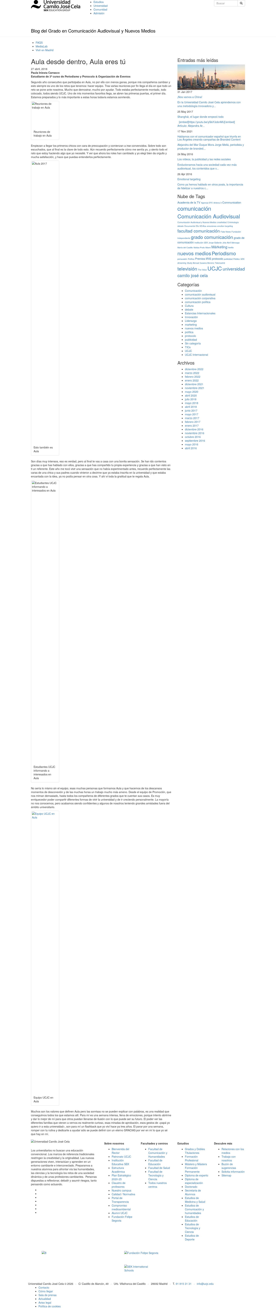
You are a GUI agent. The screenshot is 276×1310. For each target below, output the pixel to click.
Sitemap (226, 1175)
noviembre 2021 (194, 388)
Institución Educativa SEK (120, 1162)
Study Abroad (193, 262)
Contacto (43, 1287)
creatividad (222, 222)
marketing (191, 324)
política (189, 332)
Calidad (116, 1194)
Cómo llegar (45, 1291)
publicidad (228, 259)
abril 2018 (191, 407)
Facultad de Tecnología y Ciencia (156, 1175)
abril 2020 (191, 395)
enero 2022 (192, 380)
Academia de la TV (188, 202)
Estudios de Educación (192, 1218)
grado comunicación (212, 236)
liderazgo (236, 242)
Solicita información (233, 1171)
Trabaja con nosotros (229, 1158)
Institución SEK (201, 242)
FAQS (39, 42)
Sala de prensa (47, 1295)
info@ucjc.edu (205, 1284)
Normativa (129, 1194)
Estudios (99, 2)
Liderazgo (191, 321)
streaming (181, 262)
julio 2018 (190, 399)
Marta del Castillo (185, 247)
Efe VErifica (201, 226)
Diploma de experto (196, 1175)
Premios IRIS (203, 259)
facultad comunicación (198, 231)
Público (236, 259)
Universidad (101, 6)
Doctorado (191, 1186)
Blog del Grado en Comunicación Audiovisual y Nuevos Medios (93, 30)
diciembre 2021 (194, 384)
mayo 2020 (191, 392)
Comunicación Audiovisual (208, 216)
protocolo (217, 259)
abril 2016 (191, 448)
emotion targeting (225, 226)
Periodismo (224, 253)
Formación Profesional (191, 1158)
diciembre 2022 (194, 369)
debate (180, 226)
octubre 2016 (193, 437)
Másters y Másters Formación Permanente (196, 1167)
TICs (188, 347)
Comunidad (100, 9)
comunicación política (197, 302)
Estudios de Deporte (192, 1237)
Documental (189, 226)
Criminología (233, 222)
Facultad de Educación (155, 1162)
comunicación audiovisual (200, 294)
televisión (187, 268)
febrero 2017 (192, 422)
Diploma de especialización (194, 1181)
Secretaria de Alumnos (193, 1192)
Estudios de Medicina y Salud (195, 1200)
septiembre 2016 (195, 440)
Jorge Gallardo (215, 242)
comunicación (194, 208)
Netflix (231, 247)
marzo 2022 (192, 373)
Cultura (189, 306)
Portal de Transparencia (120, 1200)
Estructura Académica (118, 1169)
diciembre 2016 (194, 429)
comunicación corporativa (200, 298)
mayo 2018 (191, 403)
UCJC (214, 268)
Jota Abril (226, 242)
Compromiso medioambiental (121, 1207)
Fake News (226, 231)
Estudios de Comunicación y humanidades (194, 1209)
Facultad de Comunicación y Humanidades (157, 1152)
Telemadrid (220, 262)
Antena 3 (217, 202)
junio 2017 (191, 410)
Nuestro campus (121, 1190)
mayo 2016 (191, 444)
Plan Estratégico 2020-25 (121, 1177)
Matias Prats (199, 247)
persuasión (182, 259)
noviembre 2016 (194, 433)
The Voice (202, 269)
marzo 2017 (192, 418)
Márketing (219, 246)
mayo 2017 (191, 414)
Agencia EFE (207, 202)
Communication (231, 202)
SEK (242, 259)
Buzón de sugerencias (229, 1166)
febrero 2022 (192, 376)
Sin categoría (193, 343)
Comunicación (193, 291)
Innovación (191, 317)
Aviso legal (44, 1302)
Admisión (99, 13)
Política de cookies (49, 1306)
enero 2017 (192, 425)
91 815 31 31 (184, 1284)
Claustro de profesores (118, 1184)
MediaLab (42, 46)
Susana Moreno (207, 262)
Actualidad (44, 1299)
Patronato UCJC (121, 1156)
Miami (208, 247)
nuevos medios (194, 253)
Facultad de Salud (159, 1168)
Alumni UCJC (119, 1213)
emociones (211, 226)
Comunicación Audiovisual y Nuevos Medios (196, 222)
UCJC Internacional (196, 354)
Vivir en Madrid (45, 50)
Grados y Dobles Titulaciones (195, 1151)
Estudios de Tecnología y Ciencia (192, 1228)
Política (191, 259)
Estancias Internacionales (200, 313)
